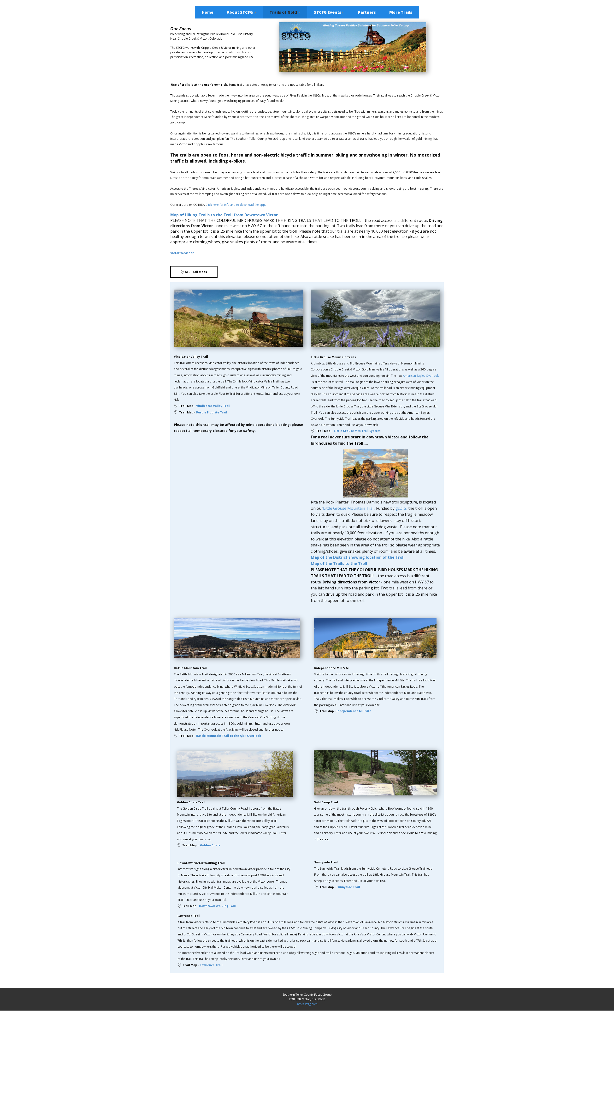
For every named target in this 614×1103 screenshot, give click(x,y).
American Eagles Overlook (421, 376)
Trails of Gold (283, 12)
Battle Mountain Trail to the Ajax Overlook (228, 736)
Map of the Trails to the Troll (339, 563)
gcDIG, (401, 508)
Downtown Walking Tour (217, 906)
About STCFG (240, 12)
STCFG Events (327, 12)
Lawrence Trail (211, 965)
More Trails (400, 12)
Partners (367, 12)
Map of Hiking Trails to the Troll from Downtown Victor (224, 215)
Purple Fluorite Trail (211, 412)
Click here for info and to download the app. (236, 205)
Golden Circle (210, 845)
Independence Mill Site (354, 711)
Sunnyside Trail (348, 887)
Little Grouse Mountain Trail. (349, 508)
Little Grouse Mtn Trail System (357, 431)
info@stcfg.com (307, 1004)
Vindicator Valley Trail (213, 406)
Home (207, 12)
